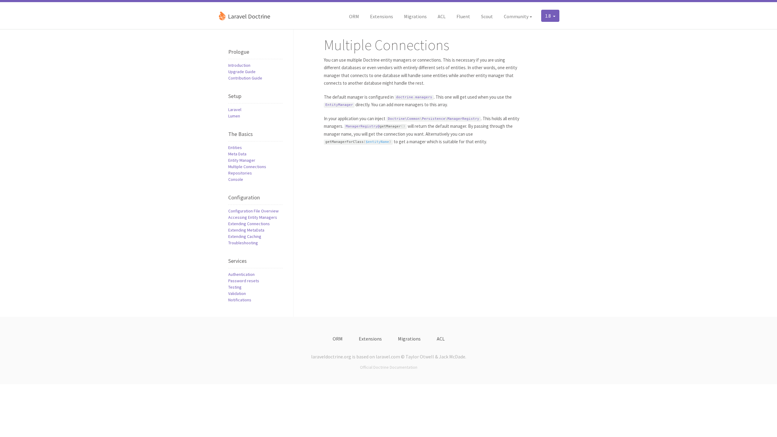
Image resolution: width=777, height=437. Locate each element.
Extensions (381, 16)
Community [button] (516, 16)
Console (235, 179)
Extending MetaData (246, 230)
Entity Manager (241, 160)
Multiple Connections (247, 166)
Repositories (240, 173)
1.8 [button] (548, 16)
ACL (442, 16)
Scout (487, 16)
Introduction (239, 65)
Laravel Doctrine (248, 16)
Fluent (463, 16)
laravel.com (388, 357)
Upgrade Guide (242, 71)
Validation (237, 293)
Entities (235, 147)
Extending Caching (244, 236)
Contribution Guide (245, 78)
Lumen (234, 116)
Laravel (234, 109)
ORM (354, 16)
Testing (235, 287)
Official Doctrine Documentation (388, 367)
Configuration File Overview (253, 211)
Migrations (415, 16)
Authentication (241, 274)
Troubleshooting (243, 243)
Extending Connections (249, 223)
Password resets (243, 280)
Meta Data (237, 154)
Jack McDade (452, 357)
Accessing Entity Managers (252, 217)
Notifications (239, 300)
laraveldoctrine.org (331, 357)
